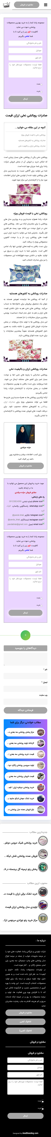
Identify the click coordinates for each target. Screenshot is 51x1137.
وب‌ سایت (43, 695)
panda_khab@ (14, 519)
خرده (38, 91)
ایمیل (44, 682)
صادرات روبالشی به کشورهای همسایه (31, 140)
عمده (38, 84)
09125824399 (15, 501)
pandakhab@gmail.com (18, 524)
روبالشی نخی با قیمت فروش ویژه (33, 135)
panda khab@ (18, 515)
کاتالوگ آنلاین (25, 1021)
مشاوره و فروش (26, 4)
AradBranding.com (30, 1133)
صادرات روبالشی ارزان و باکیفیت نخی (31, 146)
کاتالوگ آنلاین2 (25, 1030)
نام (45, 669)
